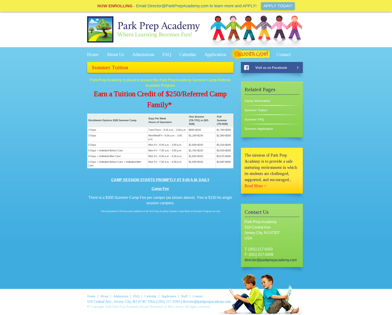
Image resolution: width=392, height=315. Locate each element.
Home (92, 54)
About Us (115, 54)
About (104, 296)
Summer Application (259, 128)
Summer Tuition (256, 110)
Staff (184, 296)
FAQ (166, 54)
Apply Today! (277, 6)
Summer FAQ (254, 119)
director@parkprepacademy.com (271, 260)
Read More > (255, 186)
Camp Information (257, 101)
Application (215, 54)
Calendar (187, 54)
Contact (284, 54)
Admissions (143, 54)
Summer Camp (251, 54)
